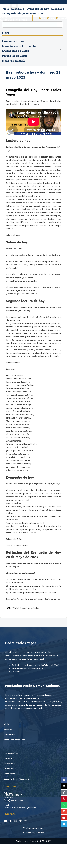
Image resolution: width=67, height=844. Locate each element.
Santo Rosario (10, 773)
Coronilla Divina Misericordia (17, 778)
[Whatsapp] (64, 805)
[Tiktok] (64, 792)
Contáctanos (9, 734)
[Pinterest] (64, 799)
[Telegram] (64, 824)
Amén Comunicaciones (14, 739)
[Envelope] (64, 811)
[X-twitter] (64, 786)
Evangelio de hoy (37, 8)
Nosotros (8, 729)
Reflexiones (9, 763)
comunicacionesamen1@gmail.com (20, 807)
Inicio (6, 724)
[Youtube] (64, 817)
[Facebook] (64, 780)
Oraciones (8, 768)
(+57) (6, 795)
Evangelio (8, 758)
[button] (14, 5)
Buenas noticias (11, 753)
